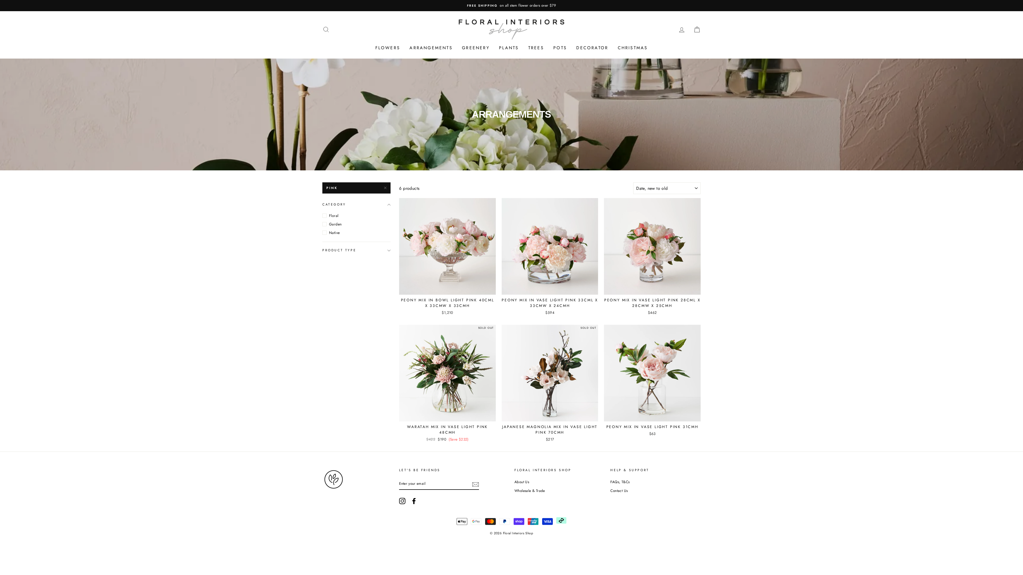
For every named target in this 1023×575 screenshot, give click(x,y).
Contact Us (619, 490)
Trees (536, 48)
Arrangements (430, 48)
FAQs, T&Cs (620, 481)
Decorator (592, 48)
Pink (332, 188)
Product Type (339, 250)
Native (334, 232)
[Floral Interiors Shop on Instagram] (402, 501)
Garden (335, 224)
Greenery (476, 48)
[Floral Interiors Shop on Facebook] (414, 501)
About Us (521, 481)
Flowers (387, 48)
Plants (509, 48)
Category (334, 204)
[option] (511, 6)
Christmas (633, 48)
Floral (333, 215)
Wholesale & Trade (529, 490)
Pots (560, 48)
